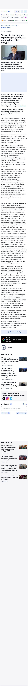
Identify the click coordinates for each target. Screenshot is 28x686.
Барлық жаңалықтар (11, 25)
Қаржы (12, 15)
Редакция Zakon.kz (6, 27)
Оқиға (16, 15)
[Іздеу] (22, 11)
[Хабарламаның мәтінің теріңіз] (14, 408)
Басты (3, 25)
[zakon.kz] (5, 11)
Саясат (3, 15)
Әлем (7, 15)
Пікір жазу (23, 413)
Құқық (21, 15)
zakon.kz (22, 106)
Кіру (25, 404)
